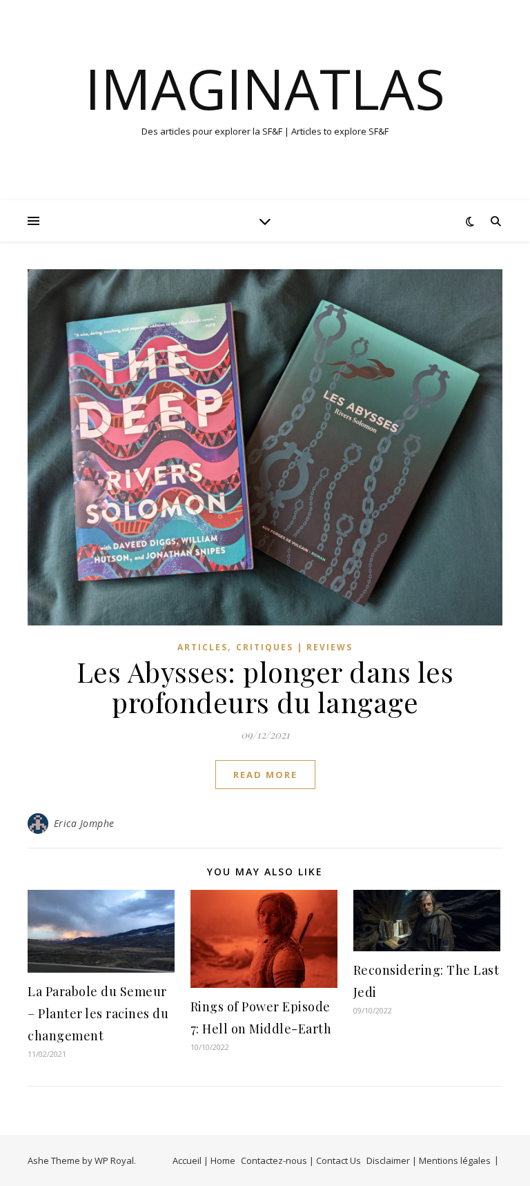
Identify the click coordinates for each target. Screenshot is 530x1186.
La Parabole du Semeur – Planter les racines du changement (98, 1013)
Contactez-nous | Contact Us (301, 1160)
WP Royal (114, 1160)
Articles (202, 647)
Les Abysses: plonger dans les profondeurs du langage (265, 686)
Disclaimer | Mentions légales (428, 1160)
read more (265, 774)
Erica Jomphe (84, 823)
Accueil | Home (204, 1160)
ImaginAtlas (265, 88)
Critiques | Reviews (294, 647)
